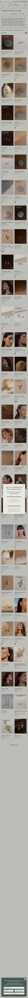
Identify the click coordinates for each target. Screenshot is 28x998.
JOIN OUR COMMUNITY (14, 993)
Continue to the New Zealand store (14, 496)
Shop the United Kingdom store (14, 505)
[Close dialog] (25, 979)
